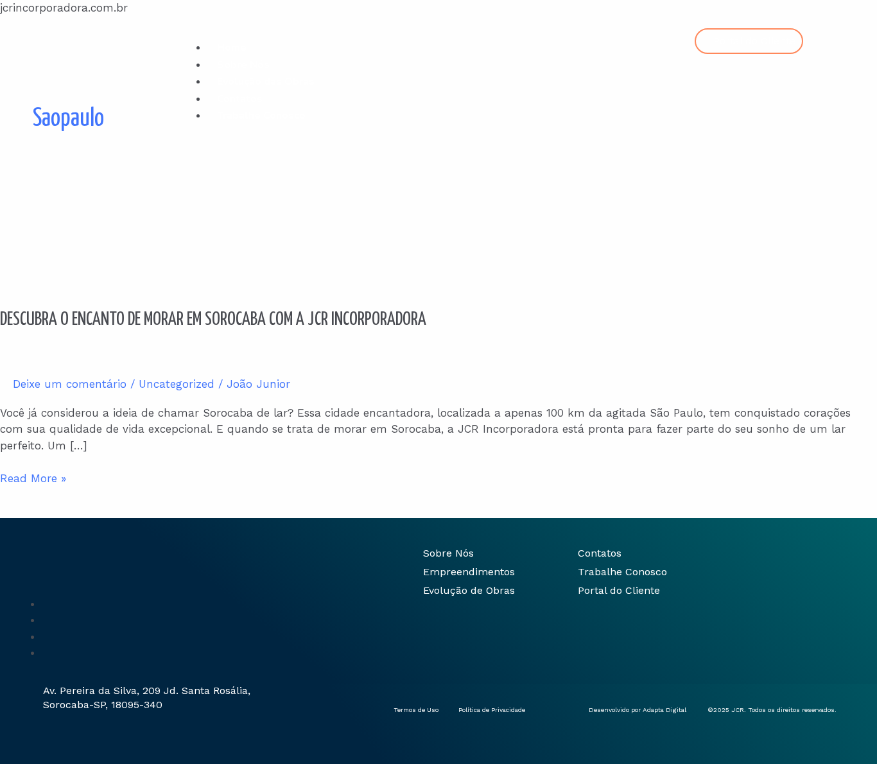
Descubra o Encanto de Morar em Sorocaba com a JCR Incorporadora (213, 320)
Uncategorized (176, 384)
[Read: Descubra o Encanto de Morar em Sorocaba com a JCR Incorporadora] (88, 231)
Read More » (33, 478)
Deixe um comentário (69, 384)
